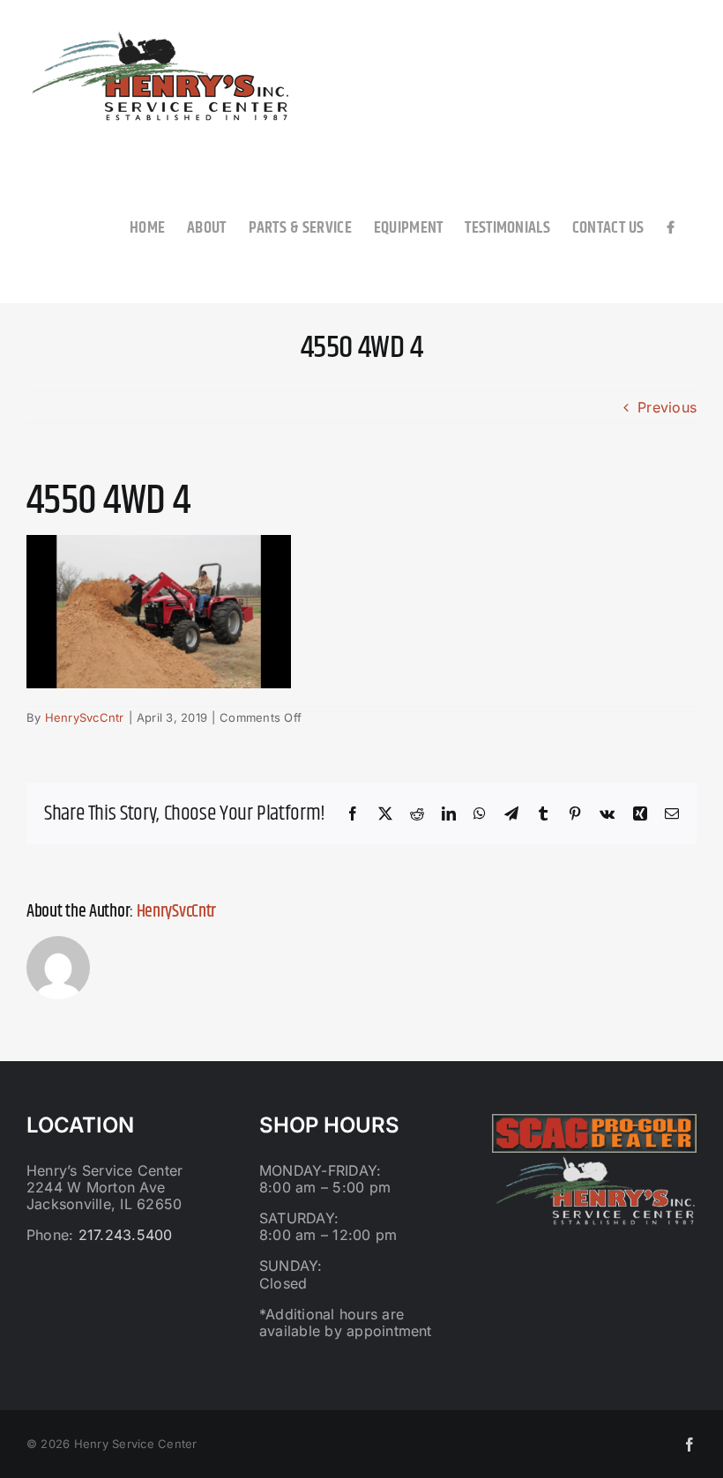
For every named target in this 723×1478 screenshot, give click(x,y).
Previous (667, 407)
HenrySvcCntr (84, 717)
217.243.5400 (125, 1235)
